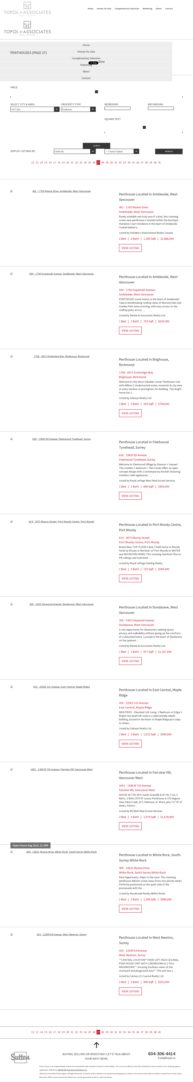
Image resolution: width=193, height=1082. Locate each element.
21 (72, 162)
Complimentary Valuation (127, 8)
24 (85, 162)
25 (89, 162)
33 (124, 162)
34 (129, 162)
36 (137, 162)
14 (41, 162)
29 (107, 162)
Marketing (147, 8)
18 (59, 162)
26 (94, 162)
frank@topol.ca (166, 1058)
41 (159, 162)
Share (101, 61)
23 (80, 162)
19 (63, 162)
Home (90, 8)
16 (50, 162)
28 (102, 162)
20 (67, 162)
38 (146, 162)
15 (45, 162)
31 (115, 162)
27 (98, 162)
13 (37, 162)
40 (155, 162)
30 (111, 162)
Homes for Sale (104, 8)
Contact (169, 8)
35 (133, 162)
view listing (130, 248)
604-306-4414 (161, 1054)
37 (142, 162)
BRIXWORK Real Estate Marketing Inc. (72, 1070)
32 (120, 162)
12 (32, 162)
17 (54, 162)
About (159, 8)
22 (76, 162)
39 (150, 162)
